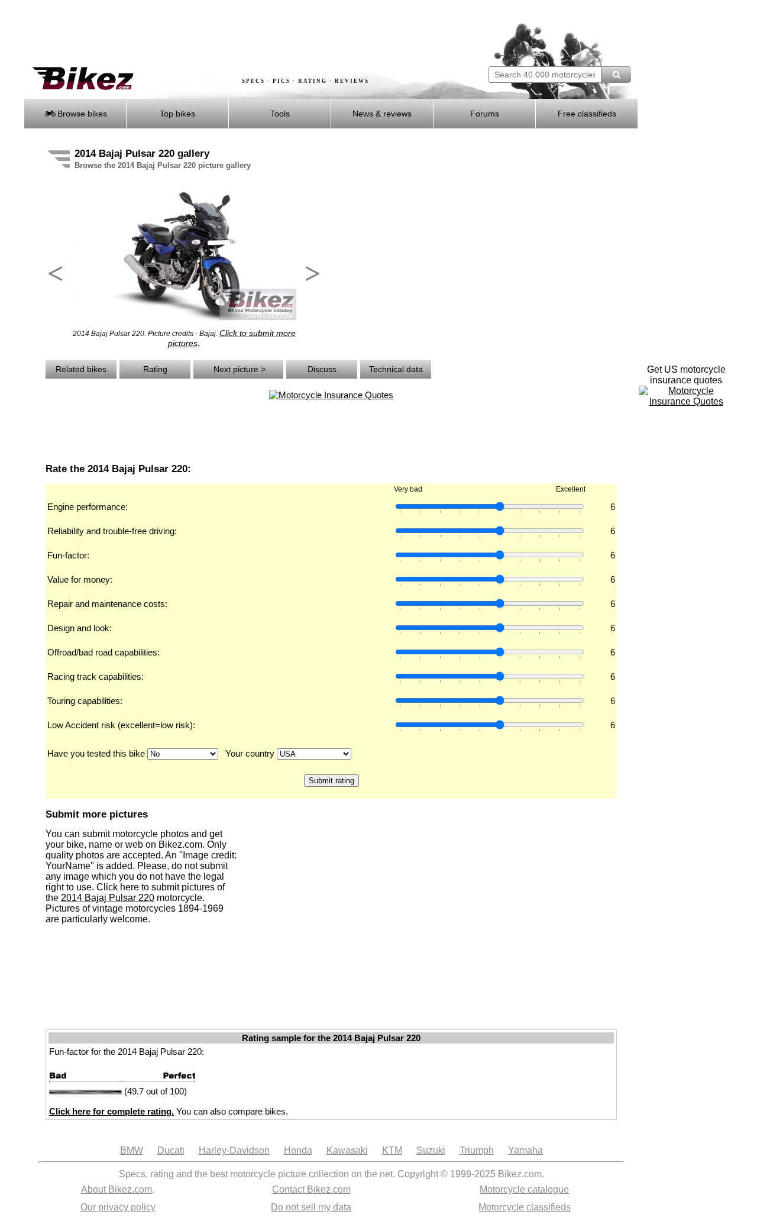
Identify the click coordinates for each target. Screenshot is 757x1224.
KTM (392, 1150)
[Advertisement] (239, 33)
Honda (298, 1150)
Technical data (396, 369)
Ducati (171, 1150)
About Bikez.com (116, 1189)
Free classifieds (587, 113)
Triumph (477, 1150)
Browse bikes (81, 113)
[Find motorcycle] (616, 74)
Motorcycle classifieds (524, 1207)
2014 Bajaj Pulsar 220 (107, 898)
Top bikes (177, 113)
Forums (484, 113)
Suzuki (430, 1150)
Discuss (322, 369)
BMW (131, 1150)
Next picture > (238, 369)
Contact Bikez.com (311, 1189)
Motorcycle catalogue (524, 1189)
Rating (155, 369)
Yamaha (525, 1150)
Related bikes (81, 369)
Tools (280, 113)
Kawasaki (347, 1150)
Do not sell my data (311, 1207)
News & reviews (382, 113)
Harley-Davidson (234, 1150)
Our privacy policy (118, 1207)
